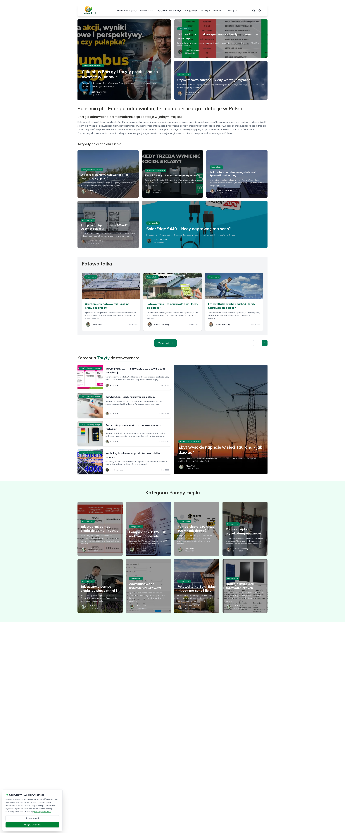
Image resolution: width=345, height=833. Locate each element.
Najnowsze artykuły (127, 10)
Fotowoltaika (146, 10)
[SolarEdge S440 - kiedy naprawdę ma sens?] (205, 224)
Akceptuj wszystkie (32, 825)
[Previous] (256, 343)
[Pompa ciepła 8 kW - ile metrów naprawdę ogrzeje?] (148, 529)
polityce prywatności (42, 811)
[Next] (265, 343)
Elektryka (232, 10)
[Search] (253, 10)
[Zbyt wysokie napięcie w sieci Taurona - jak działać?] (221, 419)
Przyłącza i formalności (212, 10)
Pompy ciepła (191, 10)
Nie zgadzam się (32, 818)
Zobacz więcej (165, 343)
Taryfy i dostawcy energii (168, 10)
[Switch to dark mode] (259, 10)
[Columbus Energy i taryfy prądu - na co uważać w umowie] (124, 59)
